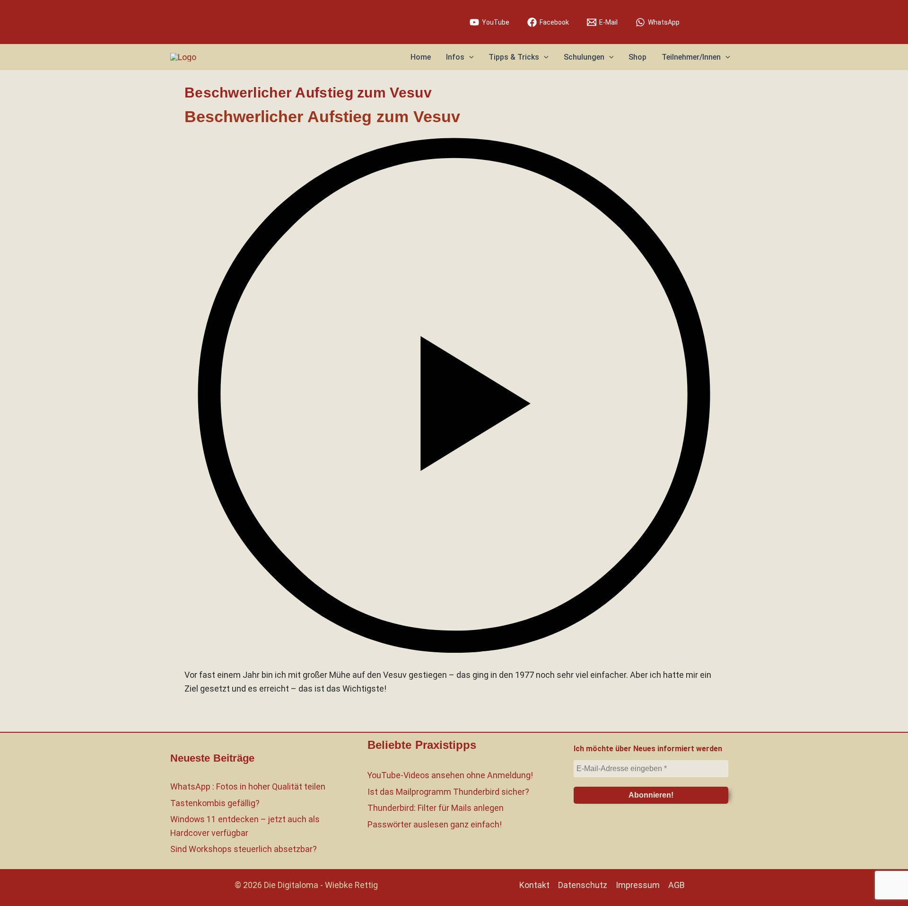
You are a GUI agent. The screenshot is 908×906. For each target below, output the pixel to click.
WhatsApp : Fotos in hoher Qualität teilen (247, 786)
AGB (676, 885)
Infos (455, 57)
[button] (718, 22)
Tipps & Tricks (514, 57)
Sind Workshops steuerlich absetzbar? (243, 849)
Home (420, 57)
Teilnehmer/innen (691, 57)
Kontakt (534, 885)
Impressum (638, 885)
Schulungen (584, 57)
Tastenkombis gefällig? (215, 803)
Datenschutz (582, 885)
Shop (637, 57)
